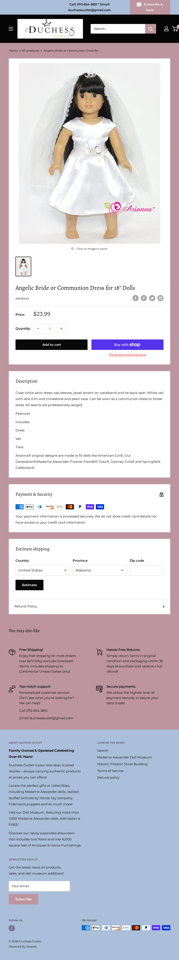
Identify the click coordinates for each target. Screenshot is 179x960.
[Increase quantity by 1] (61, 328)
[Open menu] (11, 29)
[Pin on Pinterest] (144, 298)
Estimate (29, 585)
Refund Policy (25, 606)
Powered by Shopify (23, 946)
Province (80, 560)
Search (102, 750)
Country (22, 560)
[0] (175, 28)
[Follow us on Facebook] (12, 928)
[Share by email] (160, 298)
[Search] (150, 29)
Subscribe (23, 899)
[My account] (166, 28)
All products (30, 50)
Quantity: (23, 328)
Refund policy (108, 777)
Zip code (137, 560)
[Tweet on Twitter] (152, 298)
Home (13, 50)
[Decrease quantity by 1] (38, 328)
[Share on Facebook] (136, 298)
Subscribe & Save (153, 7)
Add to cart (51, 345)
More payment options (127, 355)
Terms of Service (110, 771)
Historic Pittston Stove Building (122, 764)
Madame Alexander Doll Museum (124, 757)
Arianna (22, 298)
